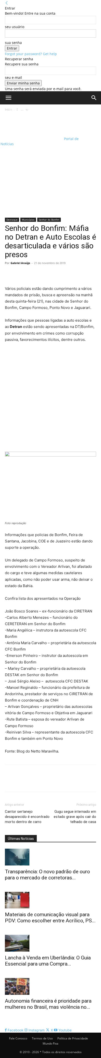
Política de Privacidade (72, 1038)
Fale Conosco (18, 1038)
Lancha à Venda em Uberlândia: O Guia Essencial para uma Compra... (48, 961)
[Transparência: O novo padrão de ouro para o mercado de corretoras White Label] (50, 857)
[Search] (94, 97)
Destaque (12, 219)
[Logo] (31, 120)
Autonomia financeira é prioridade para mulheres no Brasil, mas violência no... (48, 1004)
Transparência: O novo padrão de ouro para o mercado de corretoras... (47, 875)
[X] (21, 274)
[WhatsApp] (44, 274)
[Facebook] (10, 274)
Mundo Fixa (50, 1043)
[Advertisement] (50, 165)
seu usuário (14, 26)
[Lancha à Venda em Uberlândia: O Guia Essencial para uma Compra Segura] (50, 943)
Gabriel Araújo (20, 263)
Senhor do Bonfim (49, 219)
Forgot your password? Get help (31, 53)
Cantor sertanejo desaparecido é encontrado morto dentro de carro (27, 816)
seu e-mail (13, 77)
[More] (55, 274)
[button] (8, 97)
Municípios (28, 219)
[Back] (6, 3)
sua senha (13, 42)
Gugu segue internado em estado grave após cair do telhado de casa (75, 816)
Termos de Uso (42, 1038)
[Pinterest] (32, 274)
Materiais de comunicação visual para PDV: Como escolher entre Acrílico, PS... (50, 918)
